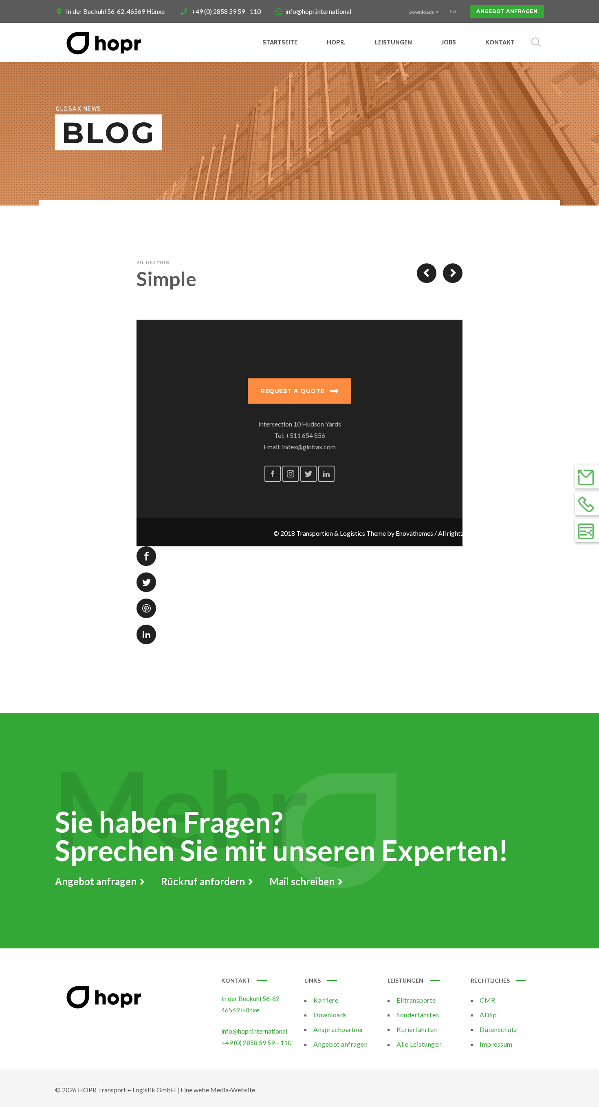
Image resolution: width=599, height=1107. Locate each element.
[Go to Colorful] (452, 273)
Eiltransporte (416, 1000)
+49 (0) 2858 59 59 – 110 (256, 1042)
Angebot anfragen (506, 11)
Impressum (496, 1044)
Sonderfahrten (417, 1015)
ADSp (488, 1015)
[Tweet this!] (146, 582)
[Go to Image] (426, 273)
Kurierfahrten (416, 1029)
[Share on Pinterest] (146, 608)
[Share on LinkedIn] (146, 634)
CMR (487, 1000)
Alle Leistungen (419, 1044)
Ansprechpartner (338, 1029)
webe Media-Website (224, 1090)
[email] (452, 11)
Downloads (330, 1015)
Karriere (325, 1000)
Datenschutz (499, 1029)
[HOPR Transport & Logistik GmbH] (104, 42)
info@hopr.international (318, 11)
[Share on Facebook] (146, 556)
